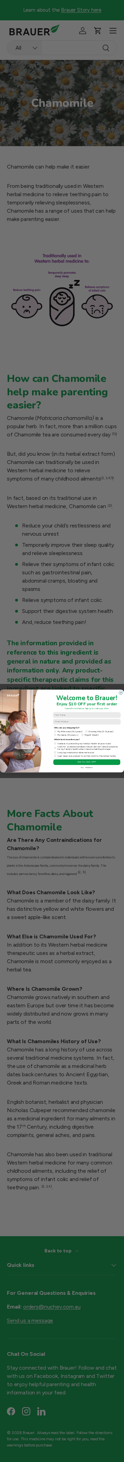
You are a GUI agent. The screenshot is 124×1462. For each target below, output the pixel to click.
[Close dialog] (121, 693)
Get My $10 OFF (87, 762)
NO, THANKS (86, 767)
